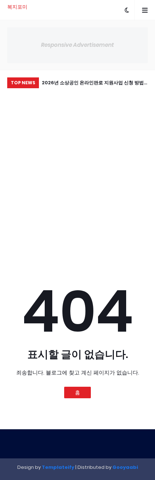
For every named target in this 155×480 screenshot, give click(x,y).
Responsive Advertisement (77, 45)
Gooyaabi (125, 467)
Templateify (58, 467)
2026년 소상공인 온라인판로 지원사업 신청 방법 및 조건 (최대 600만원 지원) (93, 83)
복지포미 (17, 6)
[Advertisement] (77, 171)
